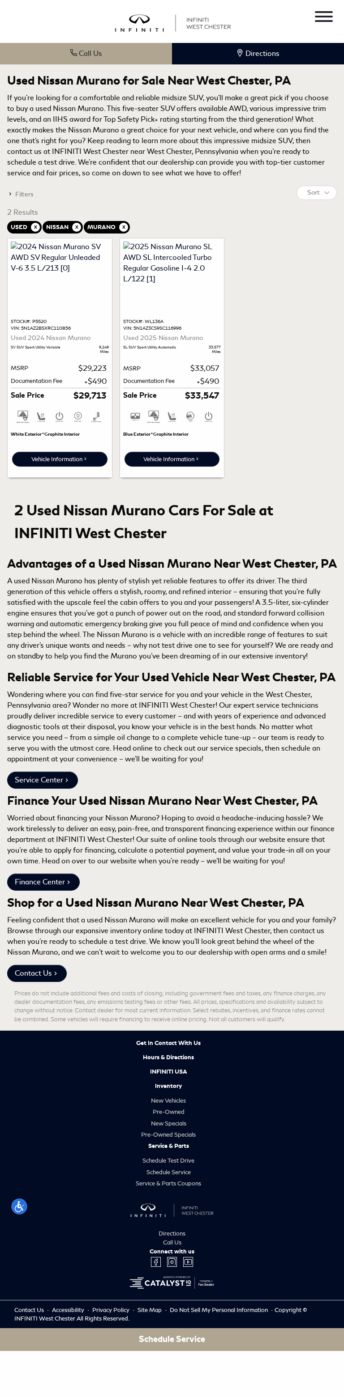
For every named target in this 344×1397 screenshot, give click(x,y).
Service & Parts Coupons (168, 1183)
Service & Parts (168, 1146)
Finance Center (40, 882)
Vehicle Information (56, 459)
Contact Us (33, 973)
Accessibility (69, 1310)
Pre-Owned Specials (168, 1134)
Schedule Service (168, 1172)
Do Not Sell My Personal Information (219, 1310)
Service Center (39, 780)
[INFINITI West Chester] (173, 21)
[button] (19, 1206)
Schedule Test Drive (168, 1160)
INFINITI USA (168, 1071)
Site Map (150, 1310)
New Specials (168, 1123)
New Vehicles (168, 1100)
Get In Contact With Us (168, 1043)
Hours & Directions (168, 1057)
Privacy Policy (111, 1310)
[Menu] (324, 18)
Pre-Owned (169, 1111)
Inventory (168, 1086)
